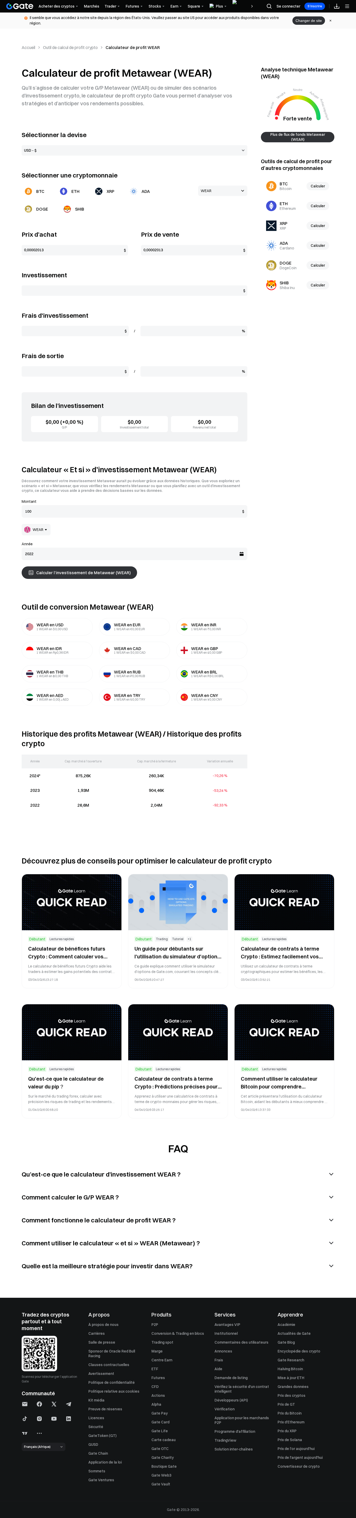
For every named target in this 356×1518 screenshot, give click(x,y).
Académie (286, 1324)
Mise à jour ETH (291, 1377)
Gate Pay (159, 1413)
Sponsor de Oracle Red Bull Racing (111, 1353)
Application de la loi (105, 1462)
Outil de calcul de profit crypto (70, 47)
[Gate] (19, 6)
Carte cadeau (163, 1439)
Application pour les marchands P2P (241, 1420)
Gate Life (159, 1431)
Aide (218, 1369)
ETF (154, 1369)
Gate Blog (286, 1342)
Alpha (156, 1404)
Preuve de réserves (105, 1409)
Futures (158, 1377)
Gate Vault (160, 1484)
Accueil (28, 47)
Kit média (96, 1400)
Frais (218, 1360)
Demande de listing (231, 1377)
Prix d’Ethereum (291, 1422)
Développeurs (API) (231, 1400)
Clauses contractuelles (108, 1364)
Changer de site (309, 21)
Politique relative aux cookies (113, 1391)
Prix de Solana (290, 1439)
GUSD (93, 1444)
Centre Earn (161, 1360)
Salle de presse (101, 1342)
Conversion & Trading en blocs (177, 1333)
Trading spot (162, 1342)
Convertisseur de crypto (299, 1466)
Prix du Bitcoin (290, 1413)
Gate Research (291, 1360)
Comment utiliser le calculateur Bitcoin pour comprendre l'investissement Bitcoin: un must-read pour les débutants (282, 1083)
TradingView (225, 1440)
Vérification (224, 1409)
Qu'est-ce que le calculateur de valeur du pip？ (66, 1082)
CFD (155, 1386)
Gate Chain (98, 1453)
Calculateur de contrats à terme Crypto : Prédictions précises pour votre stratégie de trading (176, 1083)
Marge (157, 1351)
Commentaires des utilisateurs (241, 1342)
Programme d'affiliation (234, 1431)
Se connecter (288, 6)
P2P (154, 1324)
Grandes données (293, 1386)
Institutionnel (226, 1333)
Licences (96, 1418)
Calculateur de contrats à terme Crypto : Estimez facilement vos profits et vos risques (280, 952)
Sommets (96, 1471)
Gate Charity (162, 1457)
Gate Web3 (161, 1475)
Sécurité (95, 1426)
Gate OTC (160, 1448)
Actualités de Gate (294, 1333)
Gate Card (160, 1422)
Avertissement (101, 1373)
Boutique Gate (164, 1466)
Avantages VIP (227, 1324)
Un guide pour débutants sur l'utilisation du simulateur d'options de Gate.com (177, 952)
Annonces (223, 1351)
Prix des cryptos (291, 1395)
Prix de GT (286, 1404)
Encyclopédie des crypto (299, 1351)
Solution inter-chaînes (233, 1449)
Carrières (96, 1333)
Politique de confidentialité (111, 1382)
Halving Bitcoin (290, 1369)
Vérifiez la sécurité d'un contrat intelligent (241, 1389)
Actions (158, 1395)
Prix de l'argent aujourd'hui (300, 1457)
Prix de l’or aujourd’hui (296, 1448)
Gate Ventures (101, 1480)
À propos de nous (103, 1324)
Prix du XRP (287, 1431)
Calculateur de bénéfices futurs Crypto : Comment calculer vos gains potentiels (66, 952)
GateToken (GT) (102, 1435)
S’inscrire (315, 6)
